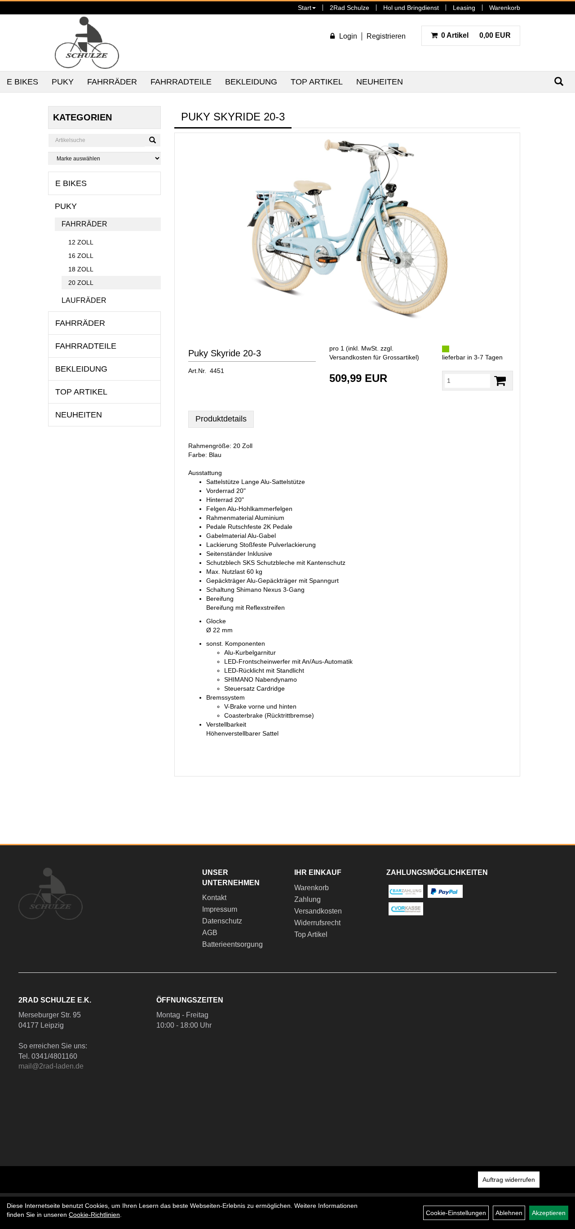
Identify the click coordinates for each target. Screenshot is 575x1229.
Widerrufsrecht (317, 923)
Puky (63, 81)
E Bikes (22, 81)
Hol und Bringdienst (411, 7)
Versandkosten (318, 911)
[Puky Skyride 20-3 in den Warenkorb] (500, 380)
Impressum (219, 909)
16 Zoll (80, 255)
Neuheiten (379, 81)
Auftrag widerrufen (508, 1179)
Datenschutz (222, 921)
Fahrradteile (181, 81)
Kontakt (214, 897)
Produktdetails (221, 418)
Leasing (464, 7)
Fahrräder (112, 81)
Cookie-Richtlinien (94, 1214)
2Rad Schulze (349, 7)
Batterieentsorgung (232, 944)
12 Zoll (80, 242)
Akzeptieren (549, 1212)
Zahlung (307, 899)
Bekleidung (251, 81)
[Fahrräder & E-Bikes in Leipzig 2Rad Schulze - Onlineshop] (87, 43)
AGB (209, 932)
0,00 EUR (476, 35)
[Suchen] (152, 140)
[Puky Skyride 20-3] (347, 229)
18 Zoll (80, 269)
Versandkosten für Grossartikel (373, 357)
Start (304, 7)
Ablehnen (508, 1212)
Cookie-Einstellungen (456, 1212)
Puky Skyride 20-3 (224, 353)
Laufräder (84, 300)
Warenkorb (504, 7)
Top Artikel (317, 81)
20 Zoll (80, 282)
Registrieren (386, 36)
